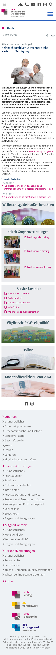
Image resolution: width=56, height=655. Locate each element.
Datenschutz (40, 636)
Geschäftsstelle (14, 440)
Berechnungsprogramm (42, 151)
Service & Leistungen (19, 466)
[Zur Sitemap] (19, 5)
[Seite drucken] (52, 35)
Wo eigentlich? (13, 534)
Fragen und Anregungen (19, 518)
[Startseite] (2, 28)
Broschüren (11, 513)
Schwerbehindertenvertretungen (24, 574)
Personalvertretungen (20, 551)
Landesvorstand (14, 435)
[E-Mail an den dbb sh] (32, 5)
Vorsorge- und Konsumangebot (24, 504)
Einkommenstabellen (17, 485)
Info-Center (11, 490)
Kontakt (13, 636)
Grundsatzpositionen (17, 426)
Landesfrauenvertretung (38, 251)
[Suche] (50, 5)
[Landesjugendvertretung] (15, 242)
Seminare (10, 480)
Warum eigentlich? (16, 539)
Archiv (9, 581)
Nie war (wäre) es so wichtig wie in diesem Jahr (27, 196)
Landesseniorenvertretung (39, 267)
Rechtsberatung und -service (22, 494)
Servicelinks (11, 509)
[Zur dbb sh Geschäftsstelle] (26, 5)
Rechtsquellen (13, 475)
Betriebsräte (12, 565)
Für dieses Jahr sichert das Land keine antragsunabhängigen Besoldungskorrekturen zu (28, 187)
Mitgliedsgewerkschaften (20, 459)
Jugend (8, 445)
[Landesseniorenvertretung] (15, 272)
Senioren (10, 454)
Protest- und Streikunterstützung (24, 499)
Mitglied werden (16, 525)
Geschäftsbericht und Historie (23, 431)
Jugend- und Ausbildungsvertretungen (28, 570)
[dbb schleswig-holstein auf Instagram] (44, 5)
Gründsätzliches (14, 421)
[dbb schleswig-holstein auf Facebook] (38, 5)
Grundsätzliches (14, 471)
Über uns (11, 417)
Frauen (8, 450)
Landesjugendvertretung (38, 237)
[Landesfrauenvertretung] (15, 257)
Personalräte (12, 560)
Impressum (25, 636)
